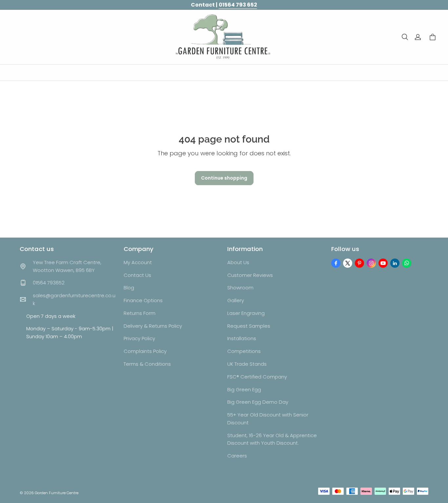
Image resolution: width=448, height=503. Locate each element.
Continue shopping (224, 178)
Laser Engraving (246, 313)
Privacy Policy (139, 338)
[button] (404, 37)
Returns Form (139, 313)
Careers (237, 455)
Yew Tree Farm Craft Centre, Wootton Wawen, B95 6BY (67, 266)
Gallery (235, 300)
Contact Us (137, 275)
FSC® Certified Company (257, 376)
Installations (241, 338)
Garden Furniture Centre (56, 492)
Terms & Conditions (147, 363)
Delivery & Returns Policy (153, 325)
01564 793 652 (238, 5)
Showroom (240, 287)
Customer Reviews (250, 275)
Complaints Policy (145, 351)
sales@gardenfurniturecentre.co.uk (74, 299)
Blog (129, 287)
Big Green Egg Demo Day (257, 401)
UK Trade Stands (247, 363)
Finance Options (143, 300)
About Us (238, 262)
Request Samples (248, 325)
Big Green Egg (244, 389)
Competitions (244, 351)
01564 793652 (49, 282)
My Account (138, 262)
